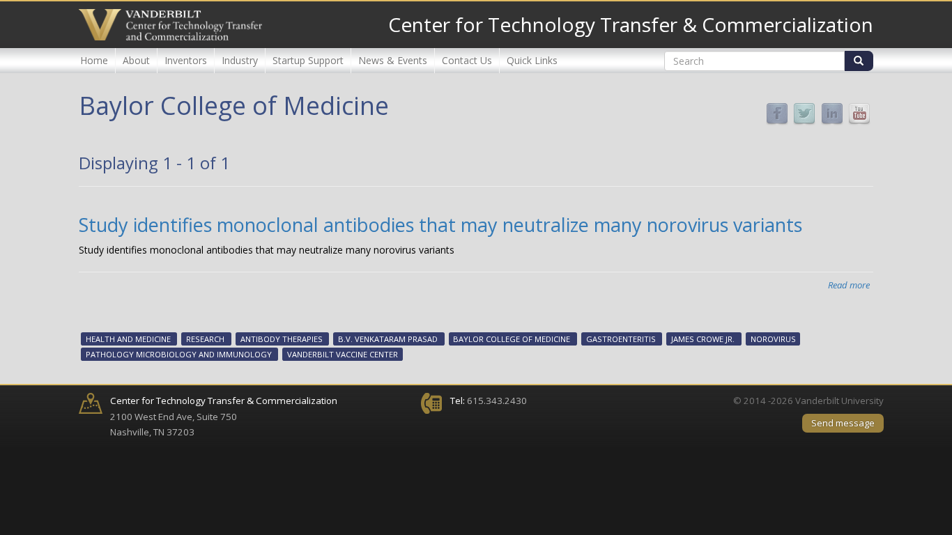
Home (94, 60)
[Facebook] (777, 113)
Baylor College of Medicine (511, 339)
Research (205, 339)
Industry (240, 60)
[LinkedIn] (832, 113)
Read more (849, 285)
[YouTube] (859, 113)
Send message (843, 423)
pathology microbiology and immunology (179, 354)
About (136, 60)
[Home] (170, 24)
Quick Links (532, 60)
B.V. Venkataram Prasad (388, 339)
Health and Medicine (128, 339)
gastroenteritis (621, 339)
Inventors (185, 60)
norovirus (773, 339)
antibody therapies (281, 339)
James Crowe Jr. (703, 339)
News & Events (392, 60)
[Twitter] (804, 113)
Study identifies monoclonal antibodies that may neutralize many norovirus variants (440, 225)
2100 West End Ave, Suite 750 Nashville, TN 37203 (223, 416)
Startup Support (308, 60)
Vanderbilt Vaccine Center (342, 354)
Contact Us (467, 60)
